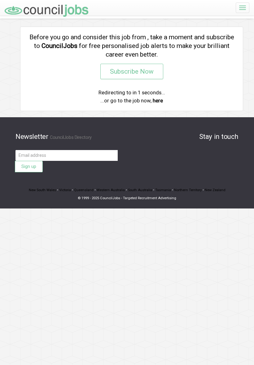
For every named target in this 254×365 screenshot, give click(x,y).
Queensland (84, 190)
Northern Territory (188, 190)
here (158, 100)
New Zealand (215, 190)
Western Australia (111, 190)
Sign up (28, 166)
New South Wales (42, 190)
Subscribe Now (132, 71)
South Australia (140, 190)
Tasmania (163, 190)
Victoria (65, 190)
